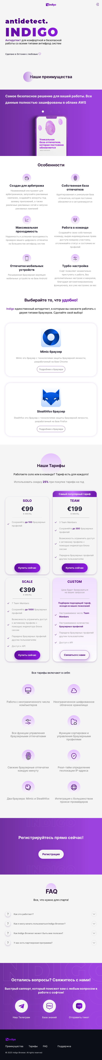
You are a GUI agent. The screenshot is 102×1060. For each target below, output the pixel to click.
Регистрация (51, 854)
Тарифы (33, 1046)
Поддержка (64, 1046)
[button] (43, 111)
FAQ (45, 1046)
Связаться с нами (74, 655)
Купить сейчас (27, 567)
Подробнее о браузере (51, 369)
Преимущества (14, 1046)
